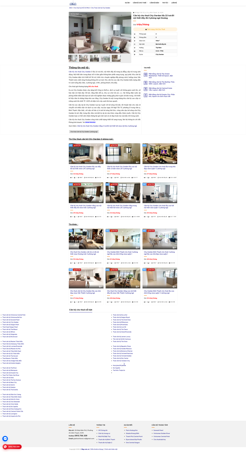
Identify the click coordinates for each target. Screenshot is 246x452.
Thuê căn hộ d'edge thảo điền (107, 264)
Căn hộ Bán (154, 3)
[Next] (127, 33)
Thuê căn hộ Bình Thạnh (106, 290)
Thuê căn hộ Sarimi (131, 262)
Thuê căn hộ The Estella (133, 266)
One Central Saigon (133, 293)
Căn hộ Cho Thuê (139, 3)
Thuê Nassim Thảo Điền (105, 262)
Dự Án (127, 3)
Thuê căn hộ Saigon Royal (189, 247)
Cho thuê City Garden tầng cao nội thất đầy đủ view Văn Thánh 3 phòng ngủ (121, 222)
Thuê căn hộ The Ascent (105, 259)
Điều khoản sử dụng (97, 299)
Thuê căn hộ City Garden (78, 252)
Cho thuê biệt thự (160, 290)
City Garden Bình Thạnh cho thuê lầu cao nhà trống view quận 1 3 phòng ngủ (159, 222)
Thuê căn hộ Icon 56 (187, 257)
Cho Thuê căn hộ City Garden (100, 8)
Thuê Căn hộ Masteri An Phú (107, 252)
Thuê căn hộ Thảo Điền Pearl (107, 254)
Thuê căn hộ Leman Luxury (217, 245)
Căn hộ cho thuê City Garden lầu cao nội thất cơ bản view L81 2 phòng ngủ (122, 137)
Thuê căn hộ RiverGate (188, 254)
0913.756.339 (14, 447)
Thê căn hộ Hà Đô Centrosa (217, 247)
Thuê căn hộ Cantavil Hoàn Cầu (163, 262)
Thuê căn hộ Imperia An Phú (162, 266)
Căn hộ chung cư (104, 284)
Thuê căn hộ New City (132, 259)
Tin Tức (165, 3)
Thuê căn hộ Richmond (77, 266)
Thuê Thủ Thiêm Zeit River (133, 252)
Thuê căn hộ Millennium (188, 252)
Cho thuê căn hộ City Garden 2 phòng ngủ (83, 99)
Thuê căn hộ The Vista (215, 250)
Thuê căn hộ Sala (131, 254)
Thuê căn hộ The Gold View (189, 250)
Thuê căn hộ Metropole (132, 247)
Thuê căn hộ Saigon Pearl (78, 254)
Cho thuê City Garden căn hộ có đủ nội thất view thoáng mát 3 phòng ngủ (84, 183)
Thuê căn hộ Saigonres (77, 264)
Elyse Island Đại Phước (134, 290)
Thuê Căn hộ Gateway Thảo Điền (108, 247)
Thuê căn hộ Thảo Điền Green (162, 247)
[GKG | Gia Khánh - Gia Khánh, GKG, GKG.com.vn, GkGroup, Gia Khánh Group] (73, 3)
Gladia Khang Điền (132, 284)
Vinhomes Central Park (162, 287)
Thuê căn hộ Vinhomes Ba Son (80, 247)
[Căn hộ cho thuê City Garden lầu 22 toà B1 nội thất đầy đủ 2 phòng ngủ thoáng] (100, 32)
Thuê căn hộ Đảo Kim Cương (162, 245)
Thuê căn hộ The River (132, 245)
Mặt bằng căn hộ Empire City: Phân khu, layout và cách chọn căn (162, 95)
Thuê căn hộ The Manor (77, 259)
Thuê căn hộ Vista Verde (161, 254)
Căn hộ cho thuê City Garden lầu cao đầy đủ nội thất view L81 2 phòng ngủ (85, 137)
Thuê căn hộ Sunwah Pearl (78, 250)
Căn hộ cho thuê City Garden (80, 72)
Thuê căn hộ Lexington (160, 264)
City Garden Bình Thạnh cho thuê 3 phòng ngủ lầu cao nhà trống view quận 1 (122, 183)
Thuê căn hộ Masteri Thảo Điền (108, 245)
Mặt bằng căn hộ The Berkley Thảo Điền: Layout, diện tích (162, 83)
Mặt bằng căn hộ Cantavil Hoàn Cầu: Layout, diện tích (160, 89)
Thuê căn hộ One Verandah (162, 252)
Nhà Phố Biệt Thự (104, 287)
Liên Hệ (174, 3)
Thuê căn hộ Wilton (76, 262)
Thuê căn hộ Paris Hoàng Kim (162, 259)
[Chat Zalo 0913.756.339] (5, 439)
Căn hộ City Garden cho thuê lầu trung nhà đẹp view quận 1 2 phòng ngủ (159, 137)
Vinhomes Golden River (162, 284)
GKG (70, 8)
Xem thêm (104, 95)
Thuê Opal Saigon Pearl (78, 257)
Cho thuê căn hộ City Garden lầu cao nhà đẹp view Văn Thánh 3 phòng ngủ (85, 222)
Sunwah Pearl (158, 280)
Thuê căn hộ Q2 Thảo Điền (106, 257)
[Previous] (72, 33)
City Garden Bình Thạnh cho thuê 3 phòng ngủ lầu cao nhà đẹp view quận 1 (159, 183)
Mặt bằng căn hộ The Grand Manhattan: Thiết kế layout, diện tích (161, 75)
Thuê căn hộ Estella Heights (107, 266)
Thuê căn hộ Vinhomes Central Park (81, 245)
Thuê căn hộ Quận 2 (105, 293)
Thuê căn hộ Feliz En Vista (161, 250)
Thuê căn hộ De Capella (161, 257)
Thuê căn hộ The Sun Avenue (134, 257)
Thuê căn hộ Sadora (131, 264)
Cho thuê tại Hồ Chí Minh (82, 8)
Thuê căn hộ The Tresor (188, 259)
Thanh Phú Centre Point (134, 287)
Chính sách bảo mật (110, 299)
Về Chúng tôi (102, 280)
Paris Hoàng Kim (132, 280)
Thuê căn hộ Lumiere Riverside (108, 250)
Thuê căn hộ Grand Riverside (190, 262)
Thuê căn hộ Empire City (133, 250)
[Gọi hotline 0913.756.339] (5, 447)
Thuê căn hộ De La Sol (188, 245)
